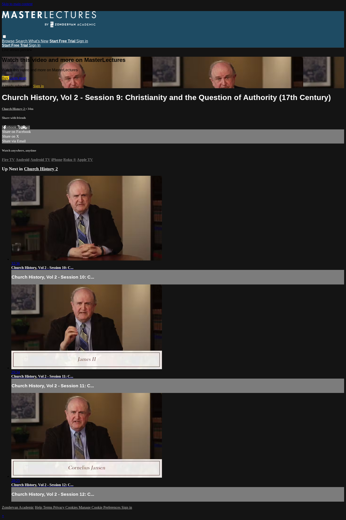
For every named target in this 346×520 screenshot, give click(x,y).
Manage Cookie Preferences (100, 507)
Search (22, 41)
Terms (48, 507)
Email (25, 127)
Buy (5, 78)
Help (39, 507)
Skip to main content (17, 4)
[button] (4, 36)
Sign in (82, 41)
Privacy (59, 507)
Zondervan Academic (18, 507)
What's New (38, 41)
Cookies (72, 507)
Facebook (9, 127)
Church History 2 (14, 109)
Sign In (34, 45)
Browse (9, 41)
